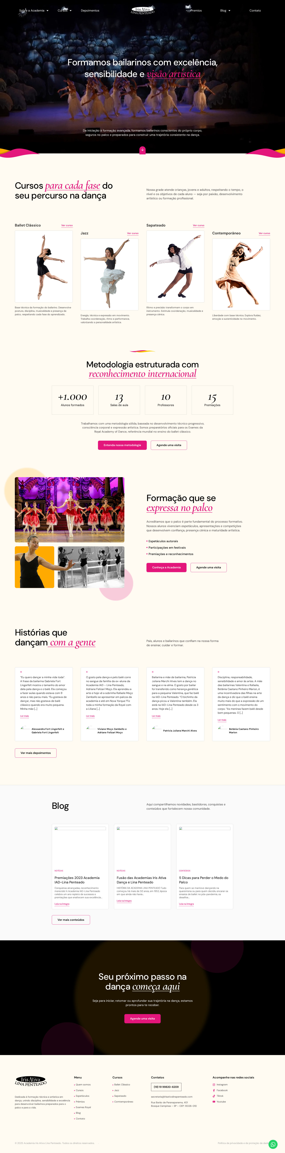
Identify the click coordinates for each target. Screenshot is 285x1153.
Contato (255, 11)
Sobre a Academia (31, 11)
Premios (196, 11)
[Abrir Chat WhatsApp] (273, 1144)
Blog (223, 11)
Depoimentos (90, 11)
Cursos (62, 11)
